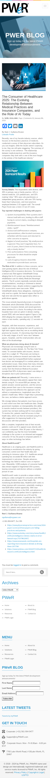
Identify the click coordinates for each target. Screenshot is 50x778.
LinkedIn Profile (8, 135)
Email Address (8, 693)
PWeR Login (9, 618)
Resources (8, 613)
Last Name (7, 688)
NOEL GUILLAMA (11, 118)
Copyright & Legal (36, 772)
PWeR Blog (32, 609)
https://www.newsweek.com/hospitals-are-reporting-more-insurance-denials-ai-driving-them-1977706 (25, 544)
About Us (31, 605)
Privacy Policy (20, 772)
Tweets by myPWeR (10, 716)
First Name (7, 683)
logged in (17, 565)
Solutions (8, 609)
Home (7, 605)
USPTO (25, 775)
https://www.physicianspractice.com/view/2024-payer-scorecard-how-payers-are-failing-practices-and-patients (26, 528)
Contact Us (32, 613)
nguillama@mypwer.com (11, 517)
